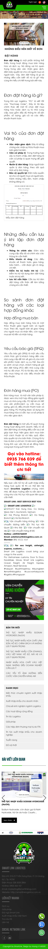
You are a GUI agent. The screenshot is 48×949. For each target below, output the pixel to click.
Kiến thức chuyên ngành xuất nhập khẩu (24, 694)
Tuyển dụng (11, 739)
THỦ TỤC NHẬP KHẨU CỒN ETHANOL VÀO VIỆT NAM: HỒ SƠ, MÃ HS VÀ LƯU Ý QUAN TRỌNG (24, 654)
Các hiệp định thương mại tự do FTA (23, 726)
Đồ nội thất (11, 745)
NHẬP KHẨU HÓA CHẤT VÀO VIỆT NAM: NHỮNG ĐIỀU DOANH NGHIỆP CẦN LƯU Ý (24, 665)
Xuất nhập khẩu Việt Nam (14, 915)
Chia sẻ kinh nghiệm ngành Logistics (23, 706)
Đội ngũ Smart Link (11, 912)
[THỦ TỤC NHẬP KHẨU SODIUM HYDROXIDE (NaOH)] (24, 785)
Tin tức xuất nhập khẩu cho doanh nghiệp (24, 733)
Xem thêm (8, 820)
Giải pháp (11, 721)
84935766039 (20, 533)
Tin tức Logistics (13, 716)
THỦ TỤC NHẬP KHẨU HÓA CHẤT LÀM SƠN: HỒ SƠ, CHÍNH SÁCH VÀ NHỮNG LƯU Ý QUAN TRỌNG (24, 643)
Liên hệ (5, 922)
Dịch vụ (5, 906)
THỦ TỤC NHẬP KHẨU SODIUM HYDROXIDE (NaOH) (24, 634)
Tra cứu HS (7, 918)
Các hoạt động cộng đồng (19, 711)
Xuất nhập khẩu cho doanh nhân (22, 701)
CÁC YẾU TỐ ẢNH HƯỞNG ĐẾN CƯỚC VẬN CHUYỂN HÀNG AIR (24, 674)
